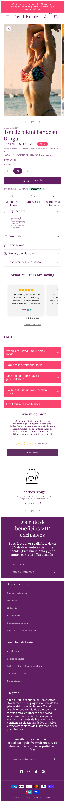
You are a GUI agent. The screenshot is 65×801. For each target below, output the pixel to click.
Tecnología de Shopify (42, 798)
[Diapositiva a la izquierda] (25, 122)
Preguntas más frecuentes (19, 593)
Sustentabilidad (14, 681)
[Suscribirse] (54, 572)
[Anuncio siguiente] (58, 7)
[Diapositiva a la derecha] (39, 122)
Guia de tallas (13, 608)
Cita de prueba (14, 615)
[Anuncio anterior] (7, 7)
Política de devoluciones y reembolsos (25, 666)
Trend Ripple (26, 798)
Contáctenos (13, 651)
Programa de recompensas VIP (21, 630)
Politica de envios (31, 503)
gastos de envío (29, 148)
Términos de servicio (17, 673)
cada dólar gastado (40, 554)
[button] (7, 16)
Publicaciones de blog (17, 623)
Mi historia (12, 600)
